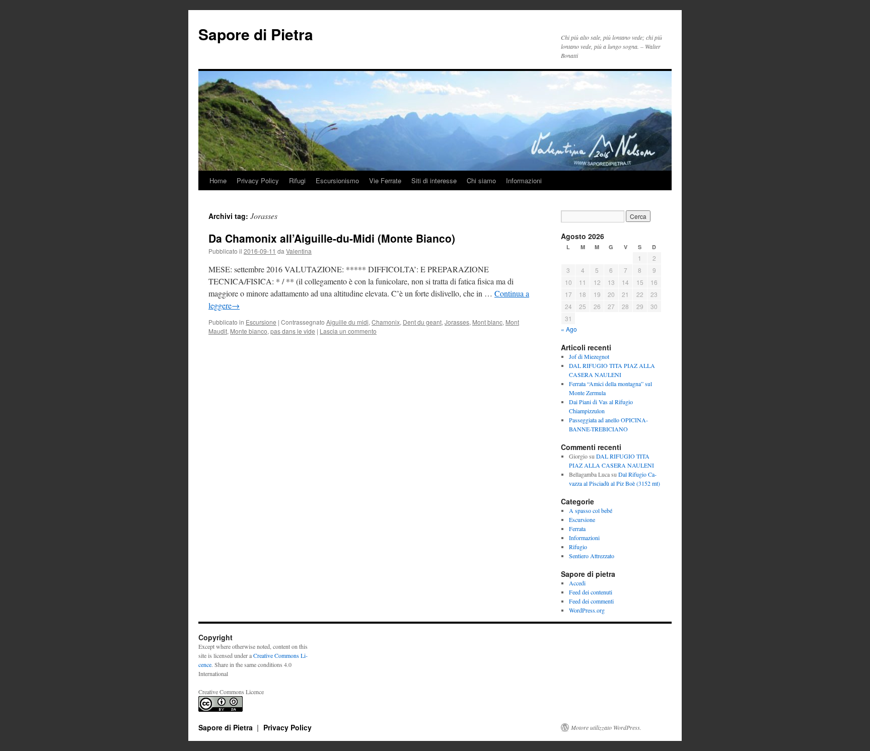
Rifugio (578, 547)
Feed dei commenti (591, 601)
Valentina (299, 251)
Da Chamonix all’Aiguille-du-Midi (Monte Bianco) (331, 238)
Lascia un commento (348, 331)
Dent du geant (422, 322)
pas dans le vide (292, 331)
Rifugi (297, 180)
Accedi (577, 583)
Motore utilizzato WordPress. (606, 727)
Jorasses (457, 322)
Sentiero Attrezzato (591, 556)
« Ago (569, 329)
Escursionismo (337, 180)
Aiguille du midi (347, 322)
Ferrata (577, 528)
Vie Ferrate (385, 180)
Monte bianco (248, 331)
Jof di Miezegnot (589, 356)
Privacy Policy (258, 180)
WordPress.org (587, 610)
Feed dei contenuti (590, 592)
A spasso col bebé (590, 510)
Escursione (261, 322)
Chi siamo (481, 180)
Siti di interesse (434, 180)
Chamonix (386, 322)
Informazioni (524, 180)
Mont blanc (487, 322)
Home (218, 180)
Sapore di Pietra (255, 34)
